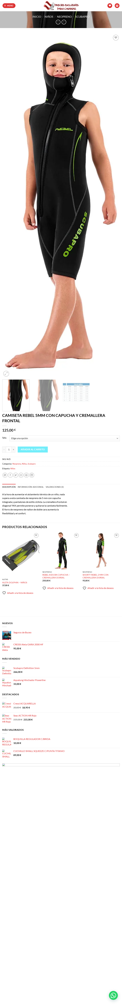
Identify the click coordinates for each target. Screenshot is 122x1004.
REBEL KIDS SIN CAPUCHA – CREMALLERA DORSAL (56, 576)
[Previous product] (64, 22)
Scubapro (82, 16)
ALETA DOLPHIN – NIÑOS (14, 582)
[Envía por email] (21, 475)
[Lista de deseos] (109, 5)
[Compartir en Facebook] (10, 475)
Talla (4, 438)
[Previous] (8, 205)
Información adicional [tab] (31, 487)
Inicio (36, 16)
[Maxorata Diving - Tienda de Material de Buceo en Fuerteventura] (61, 5)
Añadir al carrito (33, 449)
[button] (9, 5)
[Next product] (58, 22)
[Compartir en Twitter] (15, 475)
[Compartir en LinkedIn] (31, 475)
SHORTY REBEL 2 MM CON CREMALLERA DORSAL (95, 576)
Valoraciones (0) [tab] (55, 487)
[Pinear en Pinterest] (26, 475)
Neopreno (64, 16)
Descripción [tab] (9, 487)
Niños (49, 16)
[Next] (113, 205)
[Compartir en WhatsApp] (5, 475)
